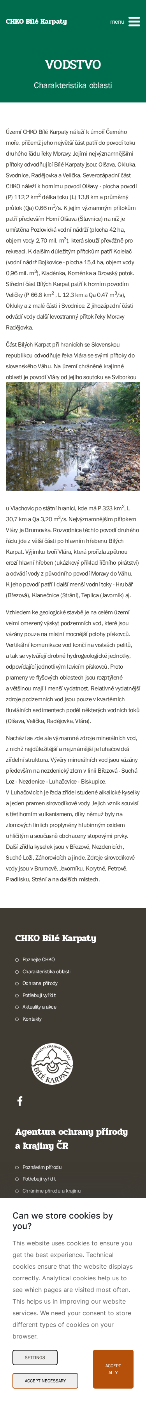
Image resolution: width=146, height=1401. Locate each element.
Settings (35, 1357)
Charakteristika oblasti (46, 971)
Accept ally (113, 1369)
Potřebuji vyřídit (39, 995)
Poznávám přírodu (42, 1167)
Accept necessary (45, 1381)
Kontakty (32, 1019)
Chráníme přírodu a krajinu (52, 1191)
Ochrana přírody (40, 983)
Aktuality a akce (39, 1007)
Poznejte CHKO (39, 959)
